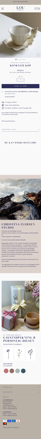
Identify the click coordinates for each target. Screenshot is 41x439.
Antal (20, 76)
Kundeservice (8, 392)
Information (7, 387)
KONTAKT (6, 397)
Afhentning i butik (9, 129)
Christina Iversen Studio (20, 62)
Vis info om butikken (10, 96)
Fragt (17, 72)
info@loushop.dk (12, 408)
